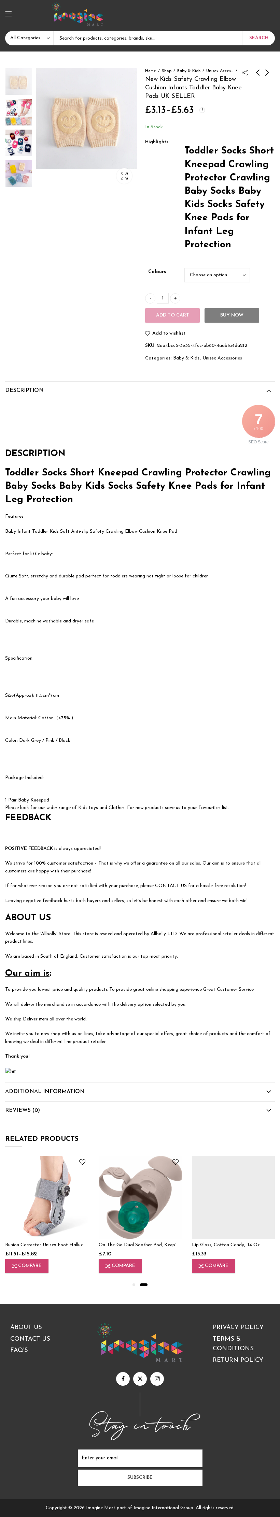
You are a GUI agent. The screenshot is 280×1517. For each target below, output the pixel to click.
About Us (26, 1328)
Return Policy (238, 1360)
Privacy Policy (238, 1328)
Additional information (45, 1091)
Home (150, 71)
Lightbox (124, 176)
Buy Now (231, 315)
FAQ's (19, 1350)
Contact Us (30, 1339)
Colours (157, 272)
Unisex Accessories (220, 71)
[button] (134, 1285)
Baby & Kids (188, 71)
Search (258, 38)
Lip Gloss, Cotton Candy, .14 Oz (226, 1245)
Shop (166, 71)
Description (24, 390)
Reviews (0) (22, 1110)
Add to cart (172, 315)
